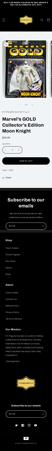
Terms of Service (14, 319)
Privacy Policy (12, 312)
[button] (3, 20)
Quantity (6, 144)
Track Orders (12, 248)
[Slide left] (20, 105)
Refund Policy (12, 306)
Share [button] (8, 178)
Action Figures (13, 255)
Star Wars (11, 261)
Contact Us (11, 299)
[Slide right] (32, 105)
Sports (9, 268)
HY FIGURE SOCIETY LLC (29, 443)
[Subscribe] (43, 226)
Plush (8, 274)
